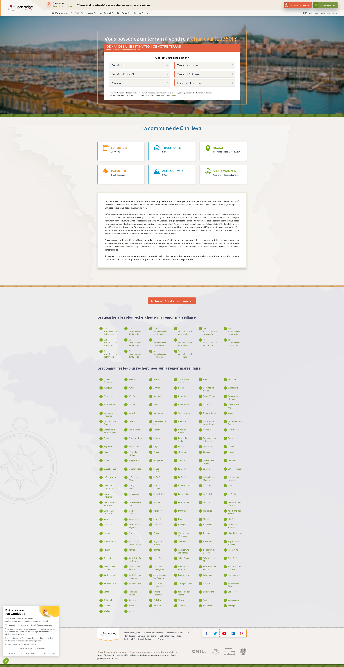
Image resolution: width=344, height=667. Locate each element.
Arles (205, 379)
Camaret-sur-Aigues (234, 406)
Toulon (181, 600)
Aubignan (108, 388)
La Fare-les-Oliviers (134, 478)
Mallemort (157, 511)
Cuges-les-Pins (135, 438)
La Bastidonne (110, 469)
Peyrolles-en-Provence (184, 534)
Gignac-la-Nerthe (133, 453)
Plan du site (129, 636)
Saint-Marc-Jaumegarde (158, 568)
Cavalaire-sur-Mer (159, 422)
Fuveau (181, 446)
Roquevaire (233, 550)
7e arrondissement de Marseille (135, 354)
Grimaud (206, 452)
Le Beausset (134, 494)
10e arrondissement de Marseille (110, 331)
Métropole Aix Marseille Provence (172, 300)
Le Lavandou (183, 494)
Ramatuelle (208, 541)
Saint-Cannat (159, 558)
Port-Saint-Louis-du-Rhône (136, 543)
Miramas (206, 519)
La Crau (206, 469)
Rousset (107, 558)
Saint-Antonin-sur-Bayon (135, 559)
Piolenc (206, 533)
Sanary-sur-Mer (185, 583)
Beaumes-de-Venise (209, 389)
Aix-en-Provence (108, 381)
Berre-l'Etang (209, 396)
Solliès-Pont (208, 592)
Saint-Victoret (234, 575)
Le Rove (156, 502)
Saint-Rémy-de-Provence (135, 576)
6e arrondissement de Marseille (110, 354)
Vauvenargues (234, 600)
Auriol (131, 388)
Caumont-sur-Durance (110, 422)
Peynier (132, 533)
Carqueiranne (184, 413)
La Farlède (157, 477)
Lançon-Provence (108, 495)
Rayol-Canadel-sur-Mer (234, 543)
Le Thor (206, 502)
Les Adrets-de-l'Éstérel (234, 503)
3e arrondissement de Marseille (185, 343)
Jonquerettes (134, 460)
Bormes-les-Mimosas (233, 397)
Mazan (106, 519)
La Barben (232, 460)
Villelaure (108, 611)
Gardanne (207, 446)
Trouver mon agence (62, 6)
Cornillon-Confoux (182, 431)
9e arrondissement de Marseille (185, 354)
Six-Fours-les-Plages (184, 593)
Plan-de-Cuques (235, 533)
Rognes (156, 550)
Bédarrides (108, 396)
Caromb (132, 413)
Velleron (157, 605)
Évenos (231, 438)
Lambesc (231, 485)
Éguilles (156, 438)
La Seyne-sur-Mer (135, 487)
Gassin (231, 446)
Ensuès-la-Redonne (182, 439)
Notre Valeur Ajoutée (85, 13)
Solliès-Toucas (234, 592)
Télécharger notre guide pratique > (320, 13)
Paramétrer (31, 653)
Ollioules (157, 525)
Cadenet (157, 404)
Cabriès (132, 404)
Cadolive (207, 404)
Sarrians (206, 583)
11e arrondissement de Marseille (135, 331)
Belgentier (182, 396)
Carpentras (158, 413)
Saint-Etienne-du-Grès (135, 568)
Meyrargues (134, 519)
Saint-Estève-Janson (110, 568)
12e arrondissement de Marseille (160, 331)
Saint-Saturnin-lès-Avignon (160, 576)
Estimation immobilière (170, 636)
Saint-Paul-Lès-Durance (234, 568)
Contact (161, 639)
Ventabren (207, 605)
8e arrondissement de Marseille (160, 354)
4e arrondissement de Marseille (210, 343)
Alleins (156, 379)
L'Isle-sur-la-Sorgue (208, 461)
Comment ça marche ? (147, 636)
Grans (156, 452)
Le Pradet (232, 494)
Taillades (157, 600)
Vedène (107, 605)
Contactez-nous (327, 5)
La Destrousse (110, 477)
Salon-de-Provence (157, 585)
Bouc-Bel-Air (109, 404)
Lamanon (207, 485)
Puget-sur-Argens (158, 543)
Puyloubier (183, 541)
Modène (231, 519)
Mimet (181, 519)
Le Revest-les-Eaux (135, 503)
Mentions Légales (132, 632)
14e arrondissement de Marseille (210, 331)
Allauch (132, 379)
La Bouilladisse (135, 469)
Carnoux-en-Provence (109, 414)
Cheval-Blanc (134, 430)
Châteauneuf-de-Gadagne (209, 422)
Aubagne (232, 379)
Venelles (182, 605)
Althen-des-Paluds (183, 381)
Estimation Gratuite (300, 5)
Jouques (182, 460)
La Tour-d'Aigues (157, 487)
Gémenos (108, 452)
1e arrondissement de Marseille (135, 343)
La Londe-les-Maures (209, 478)
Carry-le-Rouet (209, 413)
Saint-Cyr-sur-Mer (209, 559)
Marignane (182, 511)
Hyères (231, 452)
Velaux (131, 605)
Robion (107, 550)
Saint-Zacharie (110, 583)
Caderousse (183, 404)
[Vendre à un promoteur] (19, 8)
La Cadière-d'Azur (158, 470)
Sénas (106, 592)
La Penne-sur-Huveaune (234, 478)
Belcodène (158, 396)
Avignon (156, 388)
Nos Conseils (123, 13)
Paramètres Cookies (175, 632)
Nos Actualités (106, 13)
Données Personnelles (153, 632)
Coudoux (207, 430)
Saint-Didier (233, 558)
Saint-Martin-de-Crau (184, 568)
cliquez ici (174, 95)
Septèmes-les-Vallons (135, 593)
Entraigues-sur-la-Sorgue (210, 439)
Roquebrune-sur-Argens (184, 551)
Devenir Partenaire (146, 639)
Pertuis (107, 533)
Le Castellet (158, 494)
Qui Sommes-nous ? (62, 13)
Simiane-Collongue (157, 593)
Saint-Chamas (184, 558)
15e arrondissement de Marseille (235, 331)
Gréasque (182, 452)
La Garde (182, 477)
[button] (5, 661)
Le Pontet (207, 494)
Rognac (132, 550)
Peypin (156, 533)
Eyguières (108, 446)
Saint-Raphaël (110, 575)
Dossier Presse (140, 13)
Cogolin (156, 430)
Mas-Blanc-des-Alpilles (235, 512)
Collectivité (129, 639)
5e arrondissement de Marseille (235, 343)
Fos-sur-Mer (134, 446)
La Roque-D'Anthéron (109, 487)
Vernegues (232, 605)
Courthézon (233, 430)
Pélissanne (207, 525)
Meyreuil (157, 519)
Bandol (181, 388)
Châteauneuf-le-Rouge (235, 422)
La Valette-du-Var (184, 487)
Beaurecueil (233, 388)
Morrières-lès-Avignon (135, 526)
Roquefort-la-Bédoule (209, 551)
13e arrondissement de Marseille (185, 331)
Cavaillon (132, 421)
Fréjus (156, 446)
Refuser (12, 653)
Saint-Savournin (185, 575)
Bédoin (132, 396)
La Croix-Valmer (235, 469)
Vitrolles (132, 611)
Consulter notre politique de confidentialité (20, 645)
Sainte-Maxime (135, 583)
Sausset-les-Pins (233, 585)
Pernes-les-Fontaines (233, 526)
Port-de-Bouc (110, 541)
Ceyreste (182, 421)
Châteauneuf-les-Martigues (110, 431)
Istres (106, 460)
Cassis (231, 413)
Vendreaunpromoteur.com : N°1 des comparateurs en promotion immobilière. (138, 652)
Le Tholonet (183, 502)
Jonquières (158, 460)
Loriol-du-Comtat (133, 512)
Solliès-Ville (109, 600)
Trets (205, 600)
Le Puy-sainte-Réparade (110, 503)
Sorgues (132, 600)
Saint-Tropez (208, 575)
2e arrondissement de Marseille (160, 343)
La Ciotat (182, 469)
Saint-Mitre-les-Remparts (210, 568)
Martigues (207, 511)
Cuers (106, 438)
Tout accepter (49, 653)
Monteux (108, 525)
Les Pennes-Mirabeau (109, 512)
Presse (190, 632)
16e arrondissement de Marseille (110, 343)
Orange (181, 525)
